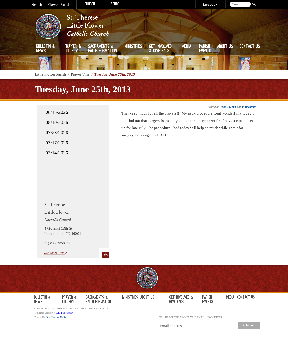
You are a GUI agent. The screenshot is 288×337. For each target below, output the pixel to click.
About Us (225, 46)
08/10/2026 (57, 122)
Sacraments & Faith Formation (102, 49)
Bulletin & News (45, 49)
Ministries (133, 46)
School (116, 4)
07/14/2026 (57, 152)
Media (186, 46)
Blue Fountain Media (56, 317)
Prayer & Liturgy (73, 49)
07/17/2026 (57, 142)
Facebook (210, 4)
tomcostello (249, 106)
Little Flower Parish (54, 4)
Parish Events (205, 49)
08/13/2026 (57, 112)
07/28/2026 (57, 132)
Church (90, 4)
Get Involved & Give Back (160, 49)
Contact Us (250, 46)
